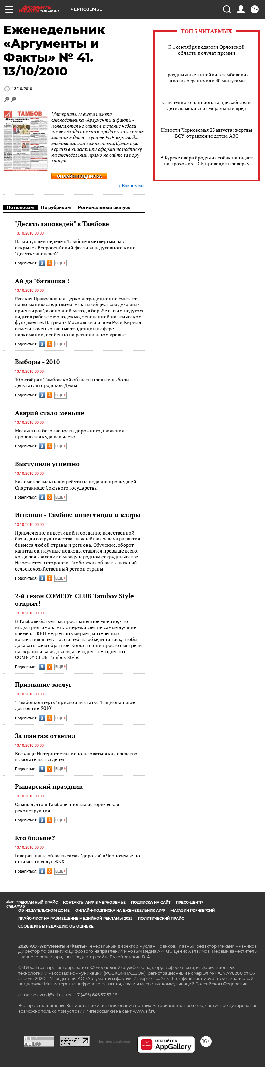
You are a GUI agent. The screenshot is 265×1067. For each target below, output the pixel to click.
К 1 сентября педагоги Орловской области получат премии (206, 50)
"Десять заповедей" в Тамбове (62, 223)
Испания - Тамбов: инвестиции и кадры (77, 515)
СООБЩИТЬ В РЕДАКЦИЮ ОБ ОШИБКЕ (56, 926)
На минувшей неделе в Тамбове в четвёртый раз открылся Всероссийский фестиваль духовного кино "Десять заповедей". (75, 247)
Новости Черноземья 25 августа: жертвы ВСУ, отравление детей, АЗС (206, 133)
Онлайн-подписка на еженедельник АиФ (120, 910)
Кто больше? (35, 837)
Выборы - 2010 (37, 361)
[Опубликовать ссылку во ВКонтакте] (42, 263)
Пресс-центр (189, 902)
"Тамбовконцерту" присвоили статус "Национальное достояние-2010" (75, 705)
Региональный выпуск (104, 207)
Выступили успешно (47, 463)
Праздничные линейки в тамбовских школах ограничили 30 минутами (206, 77)
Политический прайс (161, 918)
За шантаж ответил (45, 735)
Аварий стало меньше (49, 413)
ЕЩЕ (59, 263)
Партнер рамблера (113, 1041)
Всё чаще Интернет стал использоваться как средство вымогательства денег (76, 756)
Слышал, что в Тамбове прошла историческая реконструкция (67, 807)
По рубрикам (56, 207)
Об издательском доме (44, 910)
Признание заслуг (43, 684)
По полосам (20, 207)
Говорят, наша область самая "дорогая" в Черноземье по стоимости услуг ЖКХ (77, 858)
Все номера (133, 186)
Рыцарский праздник (49, 786)
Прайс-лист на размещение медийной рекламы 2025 (75, 918)
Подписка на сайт (150, 902)
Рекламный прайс (38, 902)
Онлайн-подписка (79, 176)
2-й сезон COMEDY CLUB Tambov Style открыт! (74, 600)
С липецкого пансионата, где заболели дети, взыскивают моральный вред (206, 105)
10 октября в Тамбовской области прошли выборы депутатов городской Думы (72, 382)
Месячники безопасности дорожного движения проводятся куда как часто (69, 434)
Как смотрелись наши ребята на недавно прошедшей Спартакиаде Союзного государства (75, 484)
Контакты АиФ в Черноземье (94, 902)
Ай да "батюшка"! (42, 280)
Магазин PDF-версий (192, 910)
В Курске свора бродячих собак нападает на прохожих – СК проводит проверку (206, 160)
